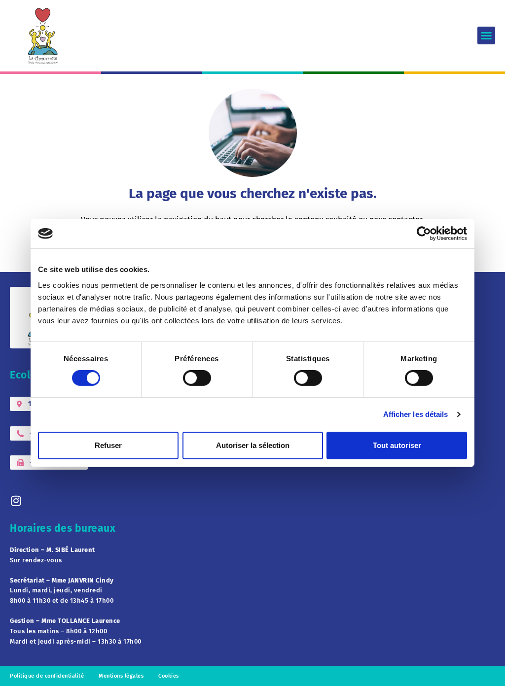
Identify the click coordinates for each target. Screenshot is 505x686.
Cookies (168, 676)
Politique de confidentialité (47, 676)
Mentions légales (121, 676)
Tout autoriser (397, 445)
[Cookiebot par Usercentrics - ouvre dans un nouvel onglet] (424, 233)
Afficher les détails (415, 414)
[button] (486, 35)
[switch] (197, 378)
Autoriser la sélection (252, 445)
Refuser (108, 445)
